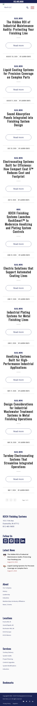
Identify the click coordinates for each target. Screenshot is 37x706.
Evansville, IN (7, 622)
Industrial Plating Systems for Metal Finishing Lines (18, 316)
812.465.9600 (18, 1)
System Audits (7, 656)
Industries (6, 598)
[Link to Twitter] (26, 701)
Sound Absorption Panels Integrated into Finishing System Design (18, 119)
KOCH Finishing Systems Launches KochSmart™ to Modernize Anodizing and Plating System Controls (18, 222)
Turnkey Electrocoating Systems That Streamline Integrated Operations (18, 461)
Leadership (6, 594)
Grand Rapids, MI (8, 625)
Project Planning (8, 659)
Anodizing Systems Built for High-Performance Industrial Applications (18, 362)
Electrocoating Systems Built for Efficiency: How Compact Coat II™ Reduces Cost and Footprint (18, 169)
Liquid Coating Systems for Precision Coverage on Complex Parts (18, 73)
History (5, 591)
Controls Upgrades (8, 662)
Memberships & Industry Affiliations (14, 601)
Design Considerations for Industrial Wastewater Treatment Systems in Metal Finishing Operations (18, 411)
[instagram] (16, 540)
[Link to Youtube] (23, 701)
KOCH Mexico (7, 635)
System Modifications (9, 666)
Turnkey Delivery (8, 652)
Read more (18, 45)
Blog (16, 18)
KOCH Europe (7, 632)
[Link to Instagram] (29, 701)
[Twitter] (11, 540)
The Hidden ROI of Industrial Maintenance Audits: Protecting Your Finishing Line (18, 27)
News (21, 18)
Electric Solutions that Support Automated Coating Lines (18, 272)
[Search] (26, 7)
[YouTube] (5, 540)
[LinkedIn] (22, 540)
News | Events (7, 604)
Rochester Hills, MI (8, 628)
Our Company (7, 588)
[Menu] (31, 7)
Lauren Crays (26, 56)
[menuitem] (26, 7)
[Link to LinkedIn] (32, 701)
